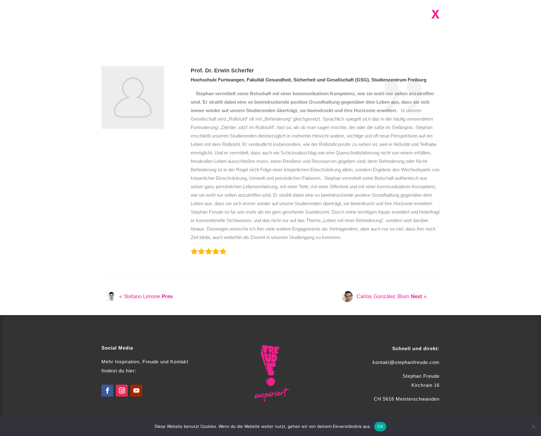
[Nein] (533, 426)
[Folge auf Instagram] (122, 391)
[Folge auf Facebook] (107, 391)
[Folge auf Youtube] (136, 391)
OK (380, 426)
